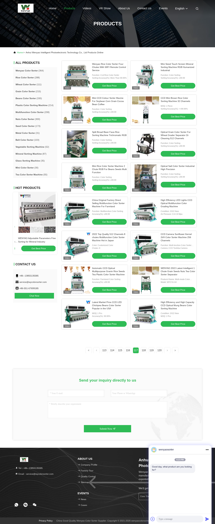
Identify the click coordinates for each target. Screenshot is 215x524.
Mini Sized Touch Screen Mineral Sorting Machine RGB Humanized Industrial (177, 67)
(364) (30, 70)
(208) (33, 112)
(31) (28, 133)
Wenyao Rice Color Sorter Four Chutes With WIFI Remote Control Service (109, 67)
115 (120, 350)
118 (144, 350)
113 (104, 350)
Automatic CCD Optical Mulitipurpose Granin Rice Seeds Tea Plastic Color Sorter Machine (108, 271)
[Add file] (152, 518)
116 (128, 350)
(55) (31, 174)
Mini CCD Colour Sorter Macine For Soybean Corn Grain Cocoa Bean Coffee (108, 101)
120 (159, 350)
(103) (27, 140)
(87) (31, 154)
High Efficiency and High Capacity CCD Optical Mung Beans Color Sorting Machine (177, 305)
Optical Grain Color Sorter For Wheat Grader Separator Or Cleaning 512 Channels (176, 135)
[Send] (207, 518)
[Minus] (207, 450)
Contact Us (144, 8)
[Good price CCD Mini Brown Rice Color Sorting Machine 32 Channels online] (145, 110)
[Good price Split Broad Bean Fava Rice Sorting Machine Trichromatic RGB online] (77, 144)
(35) (30, 160)
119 (152, 350)
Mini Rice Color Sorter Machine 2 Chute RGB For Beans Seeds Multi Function (109, 169)
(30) (27, 167)
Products (69, 8)
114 (112, 350)
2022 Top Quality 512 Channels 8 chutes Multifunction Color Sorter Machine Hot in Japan (108, 237)
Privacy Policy (46, 520)
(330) (29, 98)
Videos (87, 8)
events (163, 8)
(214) (35, 105)
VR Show (105, 8)
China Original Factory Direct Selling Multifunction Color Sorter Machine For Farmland (108, 203)
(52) (32, 147)
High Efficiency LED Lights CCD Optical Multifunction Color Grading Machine (176, 203)
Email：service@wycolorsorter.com (36, 474)
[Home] (26, 8)
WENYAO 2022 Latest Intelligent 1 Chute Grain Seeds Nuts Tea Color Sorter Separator (178, 271)
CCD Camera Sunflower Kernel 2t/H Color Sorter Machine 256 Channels (176, 237)
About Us (124, 8)
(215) (28, 91)
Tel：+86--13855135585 (30, 468)
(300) (28, 119)
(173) (28, 126)
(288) (28, 77)
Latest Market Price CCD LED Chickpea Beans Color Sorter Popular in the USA (107, 305)
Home (52, 8)
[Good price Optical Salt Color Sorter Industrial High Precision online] (145, 178)
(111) (29, 84)
